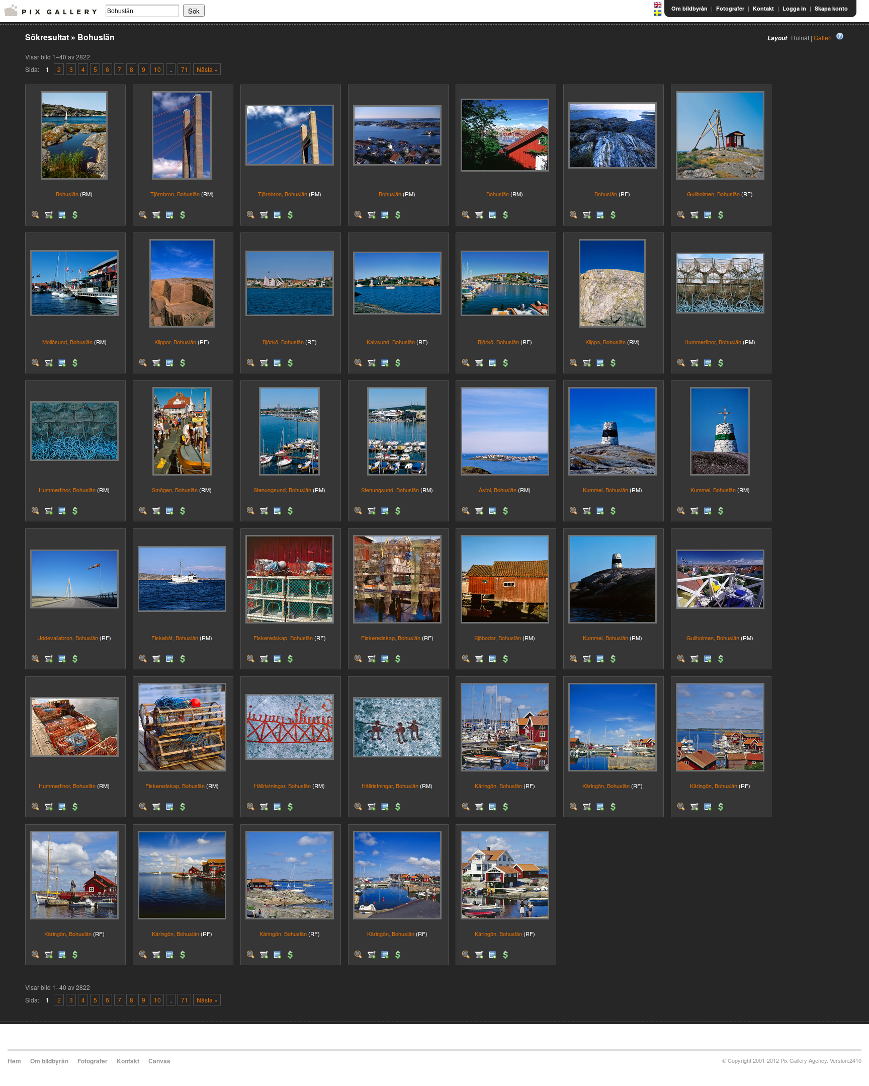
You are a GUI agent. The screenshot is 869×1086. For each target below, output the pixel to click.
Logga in (794, 8)
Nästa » (207, 69)
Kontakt (763, 8)
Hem (14, 1060)
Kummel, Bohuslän (605, 490)
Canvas (159, 1060)
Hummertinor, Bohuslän (712, 342)
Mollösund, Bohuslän (67, 342)
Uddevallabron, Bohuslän (67, 638)
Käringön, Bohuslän (498, 786)
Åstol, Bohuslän (497, 490)
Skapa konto (831, 8)
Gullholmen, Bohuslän (713, 194)
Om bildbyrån (689, 8)
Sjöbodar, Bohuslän (497, 638)
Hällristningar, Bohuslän (282, 786)
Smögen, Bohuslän (175, 490)
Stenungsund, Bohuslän (282, 490)
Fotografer (730, 8)
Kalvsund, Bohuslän (391, 342)
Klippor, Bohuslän (175, 342)
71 (184, 69)
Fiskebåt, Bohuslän (174, 638)
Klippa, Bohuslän (605, 342)
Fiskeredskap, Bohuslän (283, 638)
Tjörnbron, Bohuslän (175, 194)
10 (157, 69)
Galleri (823, 37)
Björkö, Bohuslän (283, 342)
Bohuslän (67, 194)
